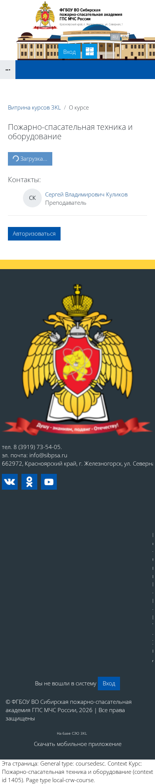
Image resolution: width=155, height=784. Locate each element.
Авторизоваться (34, 233)
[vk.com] (10, 482)
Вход (69, 51)
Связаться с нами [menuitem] (83, 36)
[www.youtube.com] (49, 482)
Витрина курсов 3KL (34, 107)
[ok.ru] (29, 482)
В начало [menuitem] (40, 36)
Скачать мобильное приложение (78, 743)
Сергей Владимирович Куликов (86, 194)
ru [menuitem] (115, 37)
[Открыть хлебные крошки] (7, 69)
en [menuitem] (125, 37)
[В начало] (77, 359)
